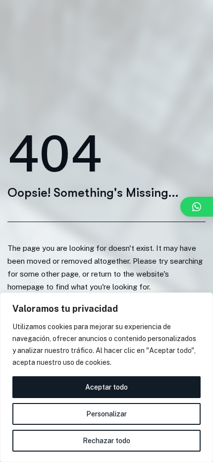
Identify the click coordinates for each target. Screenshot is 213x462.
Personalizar (106, 414)
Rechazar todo (106, 441)
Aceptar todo (106, 387)
